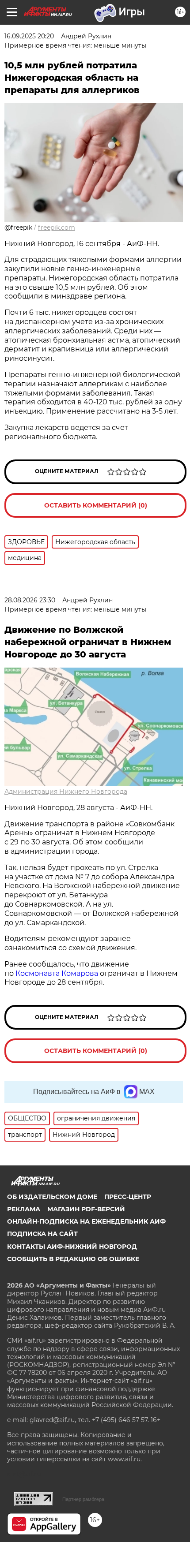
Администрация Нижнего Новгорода (65, 791)
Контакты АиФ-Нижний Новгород (72, 1247)
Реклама (23, 1209)
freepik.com (56, 227)
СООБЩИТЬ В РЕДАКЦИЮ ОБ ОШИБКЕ (73, 1259)
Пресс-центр (127, 1197)
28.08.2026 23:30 (29, 600)
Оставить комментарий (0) (95, 505)
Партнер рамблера (83, 1499)
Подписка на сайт (42, 1234)
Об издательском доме (52, 1197)
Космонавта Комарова (57, 973)
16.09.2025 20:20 (29, 36)
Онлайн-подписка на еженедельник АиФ (86, 1221)
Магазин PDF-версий (86, 1209)
